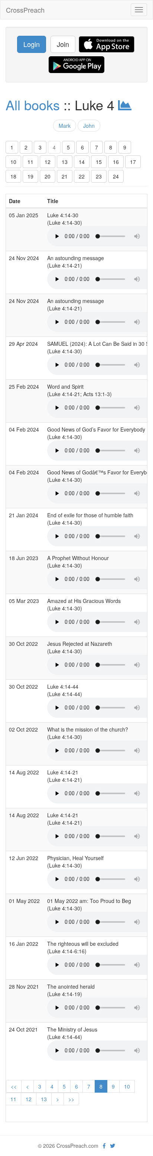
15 (99, 161)
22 (82, 176)
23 (99, 176)
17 (133, 161)
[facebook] (104, 1145)
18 (13, 176)
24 (116, 176)
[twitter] (112, 1145)
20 (48, 176)
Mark (65, 125)
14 (82, 161)
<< (14, 1086)
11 (30, 161)
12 (48, 161)
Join (63, 44)
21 (65, 176)
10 (13, 161)
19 (30, 176)
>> (71, 1099)
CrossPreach (25, 10)
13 (65, 161)
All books (33, 104)
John (89, 125)
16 (116, 161)
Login (31, 44)
